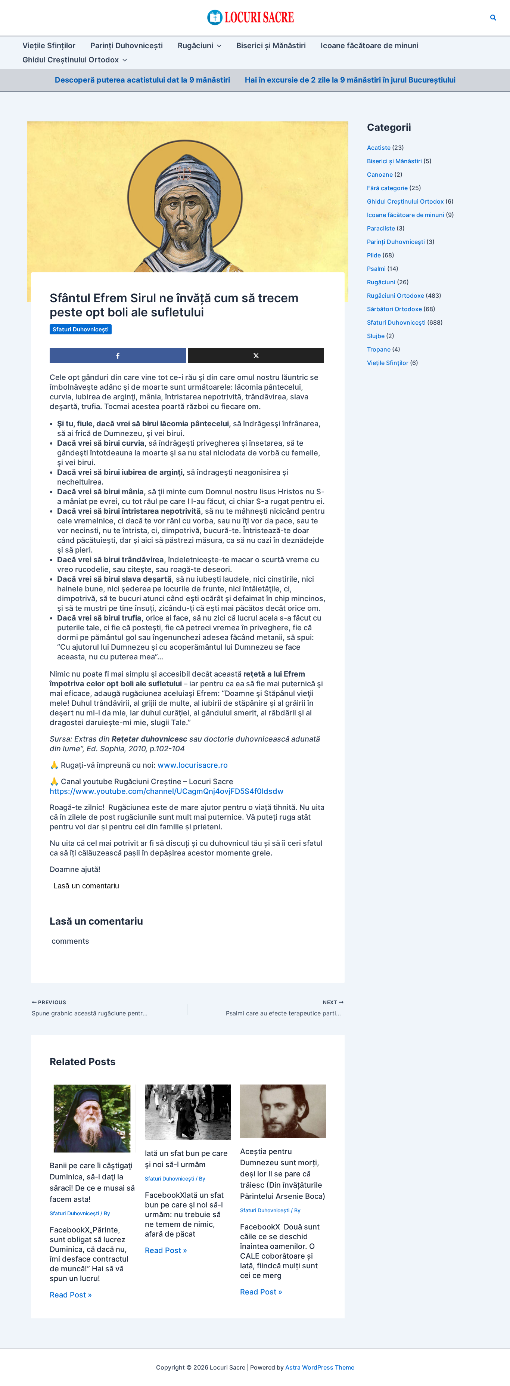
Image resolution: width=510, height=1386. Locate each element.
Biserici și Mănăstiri (394, 161)
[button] (493, 17)
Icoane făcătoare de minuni (405, 215)
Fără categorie (387, 188)
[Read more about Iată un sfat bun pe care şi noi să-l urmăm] (188, 1111)
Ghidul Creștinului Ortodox (405, 201)
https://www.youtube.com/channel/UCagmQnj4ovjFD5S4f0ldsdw (167, 791)
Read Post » (71, 1294)
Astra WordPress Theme (319, 1367)
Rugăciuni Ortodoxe (395, 295)
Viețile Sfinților (387, 362)
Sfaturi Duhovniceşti (81, 329)
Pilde (374, 255)
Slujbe (376, 336)
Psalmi (376, 268)
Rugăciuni (381, 282)
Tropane (379, 349)
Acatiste (379, 147)
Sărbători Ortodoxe (394, 309)
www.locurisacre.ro (193, 765)
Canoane (380, 174)
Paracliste (381, 228)
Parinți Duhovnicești (396, 241)
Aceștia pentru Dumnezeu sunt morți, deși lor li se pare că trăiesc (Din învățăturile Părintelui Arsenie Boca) (283, 1174)
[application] (217, 45)
